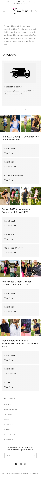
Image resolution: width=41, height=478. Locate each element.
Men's (6, 419)
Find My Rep (9, 434)
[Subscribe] (34, 455)
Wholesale (10, 473)
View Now (8, 153)
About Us (8, 404)
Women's (8, 414)
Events (7, 429)
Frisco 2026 (9, 424)
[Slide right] (25, 109)
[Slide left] (15, 109)
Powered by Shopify (21, 473)
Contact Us (9, 439)
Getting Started (10, 409)
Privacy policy (34, 473)
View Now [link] (8, 312)
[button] (4, 10)
